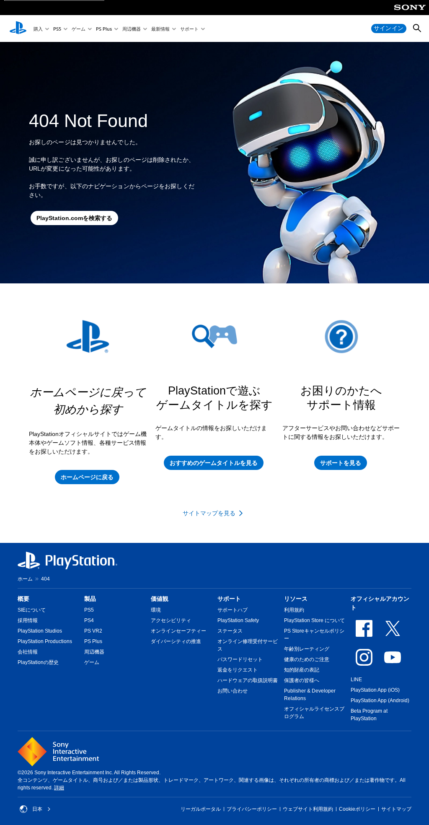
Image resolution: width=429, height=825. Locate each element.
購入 (38, 29)
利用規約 (294, 610)
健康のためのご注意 (306, 659)
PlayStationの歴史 (38, 662)
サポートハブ (232, 610)
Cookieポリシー (357, 809)
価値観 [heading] (159, 598)
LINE (356, 679)
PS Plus (104, 29)
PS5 (57, 29)
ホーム (25, 579)
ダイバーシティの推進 (176, 641)
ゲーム (78, 29)
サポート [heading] (229, 598)
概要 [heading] (23, 598)
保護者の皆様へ (301, 680)
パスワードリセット (240, 659)
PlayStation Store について (314, 620)
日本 (37, 809)
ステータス (230, 631)
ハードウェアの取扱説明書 (247, 680)
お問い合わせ (232, 691)
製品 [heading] (90, 598)
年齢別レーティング (306, 649)
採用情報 (28, 620)
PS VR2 (93, 631)
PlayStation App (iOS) (375, 690)
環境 (156, 610)
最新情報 (160, 29)
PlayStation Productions (45, 641)
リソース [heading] (296, 598)
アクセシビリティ (171, 620)
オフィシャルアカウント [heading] (380, 603)
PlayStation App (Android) (380, 700)
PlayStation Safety (238, 620)
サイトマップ (396, 809)
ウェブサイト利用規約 (308, 809)
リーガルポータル (201, 809)
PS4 (89, 620)
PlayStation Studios (40, 631)
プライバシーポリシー (252, 809)
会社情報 (28, 652)
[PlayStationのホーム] (18, 28)
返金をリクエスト (237, 670)
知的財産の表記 (301, 670)
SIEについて (32, 610)
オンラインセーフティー (178, 631)
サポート (189, 29)
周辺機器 (131, 29)
